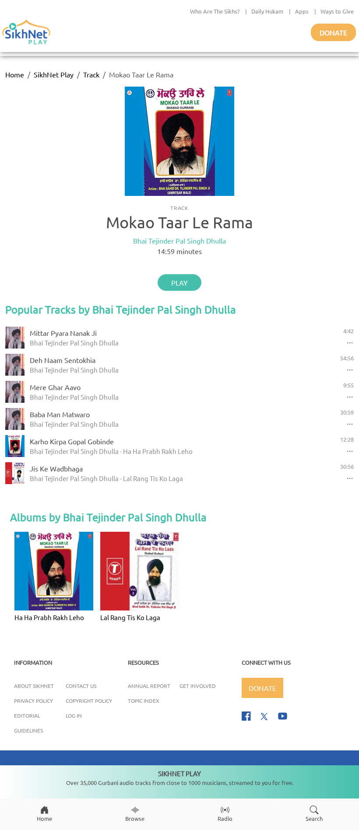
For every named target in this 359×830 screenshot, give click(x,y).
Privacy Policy (33, 700)
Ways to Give (337, 11)
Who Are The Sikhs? (214, 11)
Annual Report (149, 685)
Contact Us (81, 685)
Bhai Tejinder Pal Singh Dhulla (179, 240)
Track (91, 74)
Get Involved (198, 685)
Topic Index (143, 700)
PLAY (179, 282)
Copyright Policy (89, 700)
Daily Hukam (267, 11)
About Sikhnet (34, 685)
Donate (333, 32)
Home (14, 74)
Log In (74, 715)
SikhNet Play (54, 74)
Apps (302, 11)
